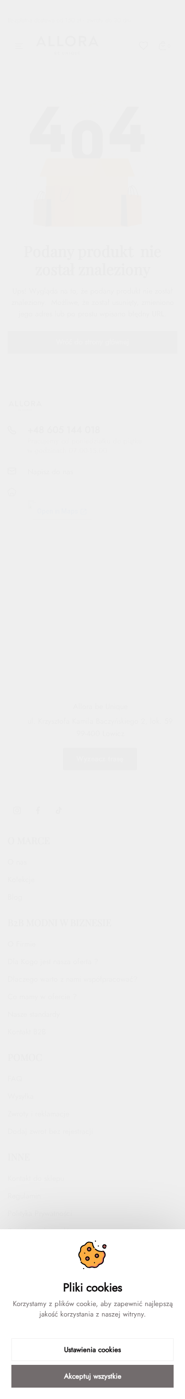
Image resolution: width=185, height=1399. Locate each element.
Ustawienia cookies (92, 1349)
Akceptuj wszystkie (92, 1376)
